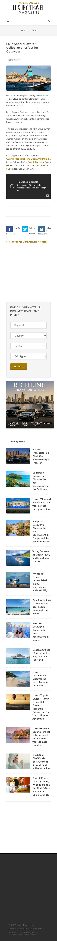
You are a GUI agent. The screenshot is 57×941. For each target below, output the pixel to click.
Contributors (36, 928)
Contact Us (22, 928)
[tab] (18, 441)
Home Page (25, 30)
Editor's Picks (15, 932)
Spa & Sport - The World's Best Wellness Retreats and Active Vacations (41, 762)
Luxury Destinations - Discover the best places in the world (40, 679)
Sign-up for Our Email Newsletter (28, 241)
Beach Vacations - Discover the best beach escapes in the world (41, 607)
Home (11, 928)
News (34, 30)
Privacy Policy (30, 932)
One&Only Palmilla (41, 158)
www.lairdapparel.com (18, 158)
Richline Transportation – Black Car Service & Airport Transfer (41, 456)
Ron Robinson (35, 162)
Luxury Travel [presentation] (18, 441)
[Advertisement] (30, 271)
